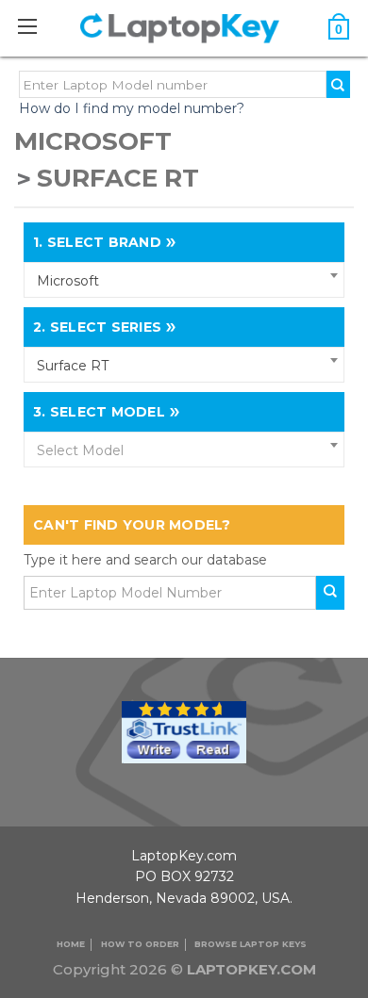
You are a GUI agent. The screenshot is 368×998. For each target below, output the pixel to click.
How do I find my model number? (131, 108)
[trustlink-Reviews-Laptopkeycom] (184, 730)
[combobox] (184, 280)
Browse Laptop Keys (250, 944)
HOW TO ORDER (140, 944)
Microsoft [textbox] (68, 280)
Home (71, 944)
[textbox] (184, 450)
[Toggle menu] (37, 26)
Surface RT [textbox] (73, 365)
